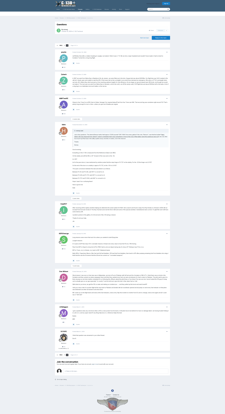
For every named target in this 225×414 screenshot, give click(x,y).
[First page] (57, 45)
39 (64, 140)
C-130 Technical (78, 31)
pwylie (63, 52)
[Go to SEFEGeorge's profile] (64, 240)
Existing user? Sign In (153, 3)
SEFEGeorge (64, 233)
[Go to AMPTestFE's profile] (64, 105)
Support (127, 9)
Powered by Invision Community (112, 411)
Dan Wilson (63, 271)
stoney (65, 29)
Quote (78, 63)
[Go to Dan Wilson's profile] (64, 278)
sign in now (95, 364)
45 (64, 89)
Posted (79, 52)
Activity (114, 9)
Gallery (87, 9)
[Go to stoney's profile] (59, 30)
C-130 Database (97, 9)
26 (64, 219)
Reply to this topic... (72, 371)
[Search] (168, 9)
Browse (107, 9)
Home (58, 9)
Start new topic (144, 38)
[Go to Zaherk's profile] (64, 81)
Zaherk (64, 74)
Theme (108, 395)
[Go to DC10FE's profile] (64, 338)
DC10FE (64, 331)
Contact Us (116, 395)
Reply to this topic (160, 38)
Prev (61, 45)
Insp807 (64, 204)
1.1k (64, 286)
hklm (64, 125)
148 (64, 67)
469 (64, 113)
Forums (80, 9)
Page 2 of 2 (74, 45)
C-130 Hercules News (69, 9)
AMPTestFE (63, 98)
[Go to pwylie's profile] (64, 58)
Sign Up (166, 3)
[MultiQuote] (74, 63)
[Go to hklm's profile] (64, 131)
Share (152, 30)
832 (64, 248)
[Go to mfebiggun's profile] (64, 313)
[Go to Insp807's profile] (64, 210)
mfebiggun (64, 307)
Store (120, 9)
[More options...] (167, 52)
